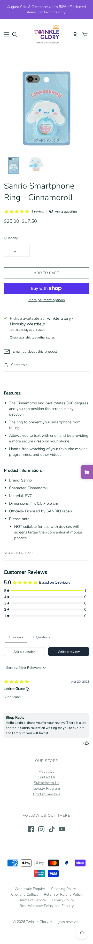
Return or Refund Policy (63, 894)
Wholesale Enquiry (29, 888)
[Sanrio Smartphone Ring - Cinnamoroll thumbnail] (13, 165)
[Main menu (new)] (6, 34)
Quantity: (11, 238)
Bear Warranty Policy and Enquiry (47, 905)
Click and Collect (24, 894)
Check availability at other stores (32, 337)
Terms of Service (32, 900)
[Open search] (14, 34)
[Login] (75, 34)
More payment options (46, 300)
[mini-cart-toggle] (85, 34)
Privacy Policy (63, 900)
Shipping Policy (63, 888)
